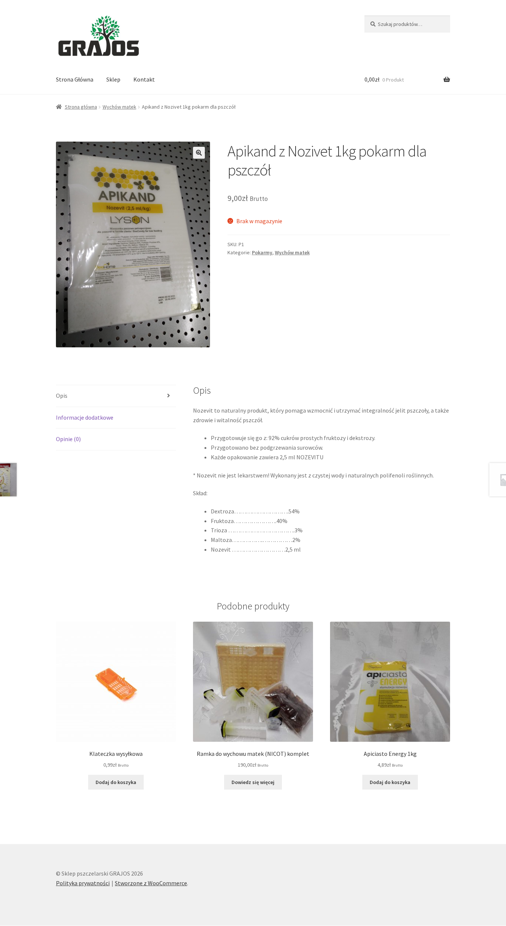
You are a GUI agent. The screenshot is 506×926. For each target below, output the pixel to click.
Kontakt (144, 79)
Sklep (113, 79)
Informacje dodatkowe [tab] (84, 417)
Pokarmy (262, 252)
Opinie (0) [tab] (68, 439)
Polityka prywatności (83, 883)
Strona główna (81, 106)
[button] (199, 153)
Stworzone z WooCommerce (151, 883)
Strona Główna (74, 79)
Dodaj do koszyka (116, 782)
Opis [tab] (61, 395)
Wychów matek (119, 106)
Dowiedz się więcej (253, 782)
